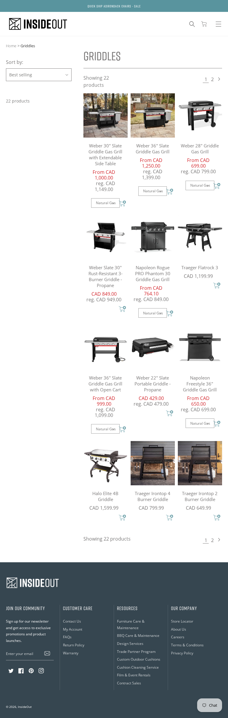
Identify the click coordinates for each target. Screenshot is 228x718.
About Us (178, 629)
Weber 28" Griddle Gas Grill (200, 149)
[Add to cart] (122, 204)
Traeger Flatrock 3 (199, 267)
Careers (177, 637)
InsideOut (25, 707)
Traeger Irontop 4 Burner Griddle (152, 496)
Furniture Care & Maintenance (131, 624)
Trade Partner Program (136, 651)
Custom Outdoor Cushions (138, 659)
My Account (72, 629)
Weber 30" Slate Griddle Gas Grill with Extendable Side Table (105, 154)
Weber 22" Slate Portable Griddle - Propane (152, 384)
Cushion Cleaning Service (138, 667)
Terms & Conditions (187, 645)
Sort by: (14, 62)
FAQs (67, 637)
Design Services (130, 643)
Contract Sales (129, 683)
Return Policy (73, 645)
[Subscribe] (47, 653)
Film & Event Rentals (134, 675)
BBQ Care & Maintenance (138, 635)
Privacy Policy (182, 653)
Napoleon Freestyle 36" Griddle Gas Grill (200, 384)
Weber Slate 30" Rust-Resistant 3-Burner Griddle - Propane (105, 276)
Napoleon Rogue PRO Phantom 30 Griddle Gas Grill (152, 273)
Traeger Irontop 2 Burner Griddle (200, 496)
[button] (192, 24)
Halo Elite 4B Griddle (105, 496)
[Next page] (219, 79)
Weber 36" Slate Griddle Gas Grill (153, 149)
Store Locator (182, 621)
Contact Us (72, 621)
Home (11, 45)
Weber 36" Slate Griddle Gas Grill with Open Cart (105, 384)
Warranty (70, 653)
